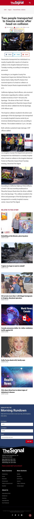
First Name (4, 421)
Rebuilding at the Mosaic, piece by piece (14, 236)
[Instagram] (18, 515)
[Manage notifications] (30, 515)
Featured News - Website (19, 9)
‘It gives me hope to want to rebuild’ (13, 266)
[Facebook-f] (12, 515)
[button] (4, 2)
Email (2, 434)
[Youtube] (21, 515)
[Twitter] (15, 515)
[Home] (2, 9)
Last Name (4, 427)
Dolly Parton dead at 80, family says (13, 360)
